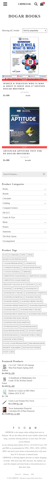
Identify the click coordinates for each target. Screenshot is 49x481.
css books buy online (12, 293)
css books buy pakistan (35, 293)
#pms (30, 255)
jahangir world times (31, 335)
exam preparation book (14, 331)
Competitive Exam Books (14, 276)
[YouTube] (30, 427)
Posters (5, 227)
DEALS (6, 213)
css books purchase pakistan (16, 322)
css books (17, 289)
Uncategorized (9, 241)
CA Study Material (11, 272)
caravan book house (31, 268)
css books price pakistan (14, 314)
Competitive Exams (36, 276)
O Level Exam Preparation (15, 343)
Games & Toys (9, 217)
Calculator (7, 198)
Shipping (26, 474)
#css (5, 255)
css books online (32, 297)
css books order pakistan (14, 305)
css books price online (30, 310)
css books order (10, 301)
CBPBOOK (26, 272)
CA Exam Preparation (12, 263)
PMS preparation (36, 343)
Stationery (7, 231)
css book (7, 289)
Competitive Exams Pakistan (16, 280)
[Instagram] (24, 427)
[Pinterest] (35, 427)
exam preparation (28, 327)
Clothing (6, 203)
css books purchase (37, 314)
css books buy (31, 289)
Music (5, 222)
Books (5, 189)
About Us (18, 474)
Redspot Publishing (12, 348)
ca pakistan (30, 263)
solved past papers (31, 348)
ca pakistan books (11, 268)
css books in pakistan (12, 297)
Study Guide (8, 352)
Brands (5, 194)
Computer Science (10, 208)
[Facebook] (13, 427)
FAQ (32, 474)
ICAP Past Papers (34, 331)
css (39, 284)
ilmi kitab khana (10, 335)
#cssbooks (14, 255)
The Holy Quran (9, 236)
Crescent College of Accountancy (19, 284)
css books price (10, 310)
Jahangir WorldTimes (13, 339)
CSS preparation (10, 327)
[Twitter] (19, 427)
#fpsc (23, 255)
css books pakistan (37, 305)
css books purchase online (15, 318)
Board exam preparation (14, 259)
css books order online (31, 301)
